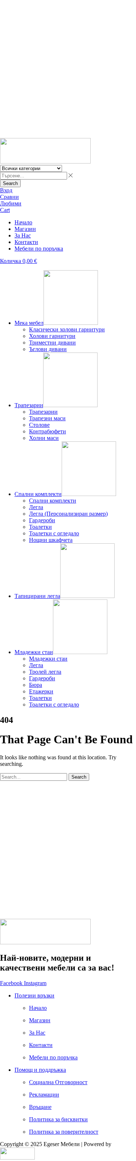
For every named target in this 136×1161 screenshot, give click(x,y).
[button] (6, 190)
